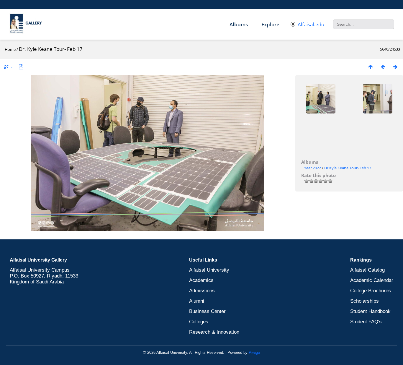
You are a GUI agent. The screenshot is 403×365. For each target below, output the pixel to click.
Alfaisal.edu (311, 24)
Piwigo (254, 352)
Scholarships (364, 301)
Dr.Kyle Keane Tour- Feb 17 (347, 168)
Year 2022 (312, 168)
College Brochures (370, 290)
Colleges (198, 322)
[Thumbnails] (370, 66)
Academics (201, 280)
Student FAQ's (366, 322)
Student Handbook (370, 311)
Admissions (202, 290)
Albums (239, 24)
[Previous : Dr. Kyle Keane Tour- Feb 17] (383, 66)
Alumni (196, 301)
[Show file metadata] (21, 66)
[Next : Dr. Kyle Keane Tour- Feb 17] (395, 66)
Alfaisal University (209, 270)
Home (10, 49)
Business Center (207, 311)
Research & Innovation (214, 332)
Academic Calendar (371, 280)
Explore (270, 24)
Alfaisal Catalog (367, 270)
